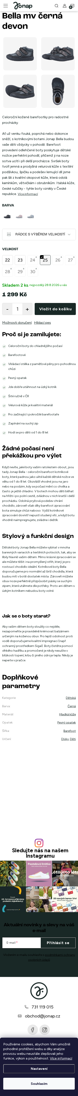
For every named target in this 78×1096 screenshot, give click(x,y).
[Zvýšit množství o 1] (27, 309)
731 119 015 (43, 1007)
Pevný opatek (66, 722)
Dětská (71, 698)
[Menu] (5, 5)
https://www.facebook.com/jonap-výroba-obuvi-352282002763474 (33, 1030)
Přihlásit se (58, 942)
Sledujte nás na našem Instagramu (40, 853)
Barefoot (69, 731)
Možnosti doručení (17, 323)
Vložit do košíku (55, 309)
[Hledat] (56, 5)
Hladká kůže (67, 714)
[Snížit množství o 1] (7, 309)
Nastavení (39, 1069)
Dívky (65, 739)
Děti (73, 739)
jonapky (44, 1030)
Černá (72, 706)
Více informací (61, 1058)
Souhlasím (39, 1084)
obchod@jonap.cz (42, 1016)
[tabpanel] (7, 216)
